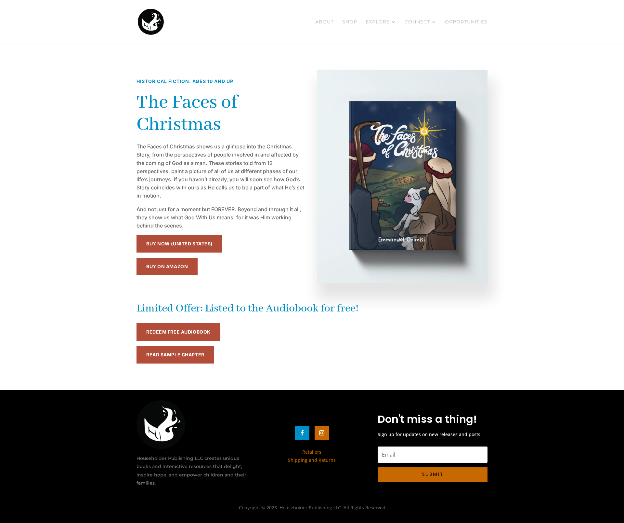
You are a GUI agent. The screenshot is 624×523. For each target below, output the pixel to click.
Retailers (311, 452)
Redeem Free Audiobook (178, 332)
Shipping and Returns (312, 460)
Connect (417, 22)
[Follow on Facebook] (302, 433)
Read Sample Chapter (175, 354)
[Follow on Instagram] (322, 433)
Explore (378, 22)
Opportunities (466, 22)
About (324, 22)
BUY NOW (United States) (179, 243)
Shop (349, 22)
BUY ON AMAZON (167, 266)
